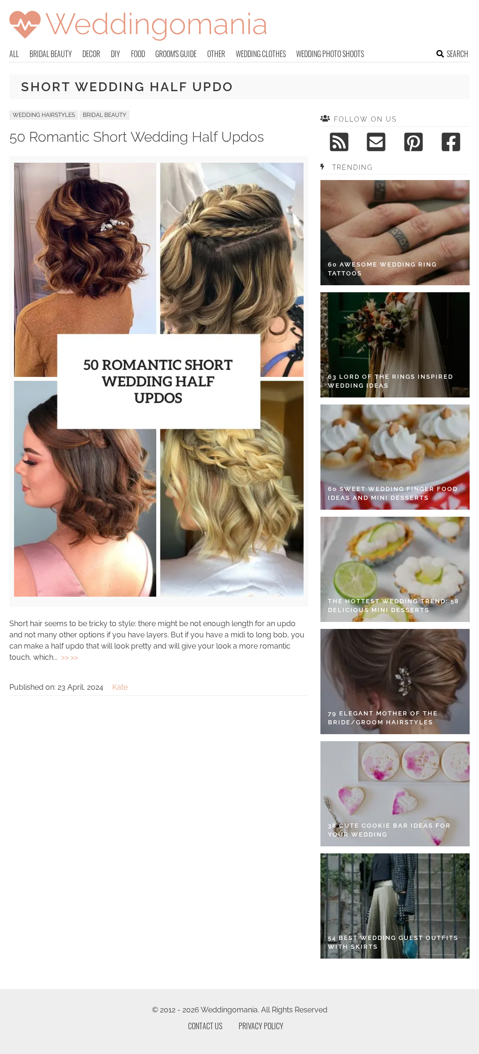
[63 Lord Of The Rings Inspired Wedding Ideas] (395, 344)
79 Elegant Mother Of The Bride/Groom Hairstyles (383, 718)
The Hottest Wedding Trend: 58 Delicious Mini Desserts (393, 606)
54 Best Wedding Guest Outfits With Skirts (393, 942)
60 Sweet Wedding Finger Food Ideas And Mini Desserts (393, 493)
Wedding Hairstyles (44, 115)
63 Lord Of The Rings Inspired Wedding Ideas (390, 381)
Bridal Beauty (50, 53)
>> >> (69, 657)
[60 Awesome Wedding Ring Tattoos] (395, 232)
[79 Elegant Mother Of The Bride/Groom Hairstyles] (395, 681)
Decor (91, 53)
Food (138, 53)
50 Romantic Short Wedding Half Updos (136, 137)
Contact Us (205, 1026)
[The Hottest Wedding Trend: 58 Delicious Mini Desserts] (395, 569)
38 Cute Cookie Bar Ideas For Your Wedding (389, 830)
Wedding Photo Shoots (330, 53)
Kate (120, 687)
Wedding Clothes (261, 53)
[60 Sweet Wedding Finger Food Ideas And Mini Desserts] (395, 457)
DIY (115, 53)
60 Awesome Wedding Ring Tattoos (382, 269)
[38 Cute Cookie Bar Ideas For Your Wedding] (395, 793)
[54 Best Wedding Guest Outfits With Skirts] (395, 906)
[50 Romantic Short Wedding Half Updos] (159, 594)
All (14, 53)
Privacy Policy (261, 1026)
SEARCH (457, 53)
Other (216, 53)
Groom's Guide (175, 53)
